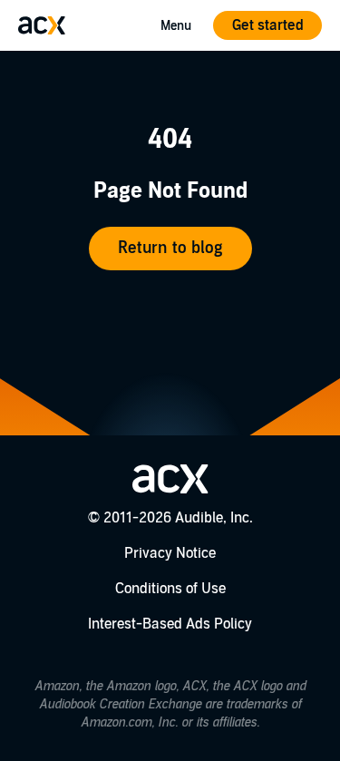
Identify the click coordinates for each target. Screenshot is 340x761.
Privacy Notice (170, 553)
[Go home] (41, 25)
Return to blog (170, 248)
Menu (175, 26)
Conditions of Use (170, 589)
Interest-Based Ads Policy (170, 624)
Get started (268, 25)
